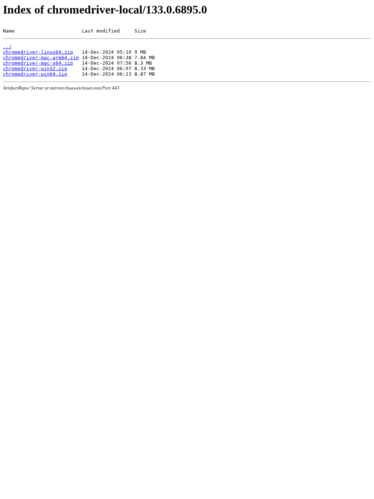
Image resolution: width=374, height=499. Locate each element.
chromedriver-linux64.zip (38, 52)
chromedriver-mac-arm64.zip (41, 57)
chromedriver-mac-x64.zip (38, 63)
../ (7, 46)
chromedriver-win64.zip (35, 74)
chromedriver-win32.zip (35, 68)
